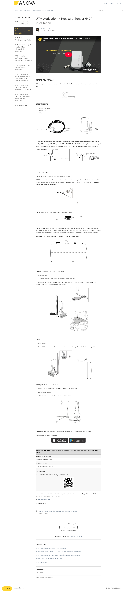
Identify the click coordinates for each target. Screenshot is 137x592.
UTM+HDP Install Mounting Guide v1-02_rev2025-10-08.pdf (57, 511)
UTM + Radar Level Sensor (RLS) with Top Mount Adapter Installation (22, 97)
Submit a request (109, 3)
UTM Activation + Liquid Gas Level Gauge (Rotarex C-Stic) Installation (23, 48)
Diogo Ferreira (45, 28)
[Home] (24, 4)
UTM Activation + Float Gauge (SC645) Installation (22, 67)
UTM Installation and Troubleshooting (43, 10)
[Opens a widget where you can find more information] (7, 588)
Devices (27, 10)
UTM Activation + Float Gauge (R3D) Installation (23, 23)
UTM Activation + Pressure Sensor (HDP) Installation (22, 31)
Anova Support (18, 10)
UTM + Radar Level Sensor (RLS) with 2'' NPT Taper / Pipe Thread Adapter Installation (23, 77)
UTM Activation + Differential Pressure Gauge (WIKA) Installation (23, 58)
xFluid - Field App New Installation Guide (49, 558)
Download (46, 513)
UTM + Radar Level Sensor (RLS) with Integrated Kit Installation (23, 87)
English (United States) (113, 588)
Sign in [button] (119, 3)
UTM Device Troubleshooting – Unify (23, 39)
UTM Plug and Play (21, 105)
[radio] (63, 527)
